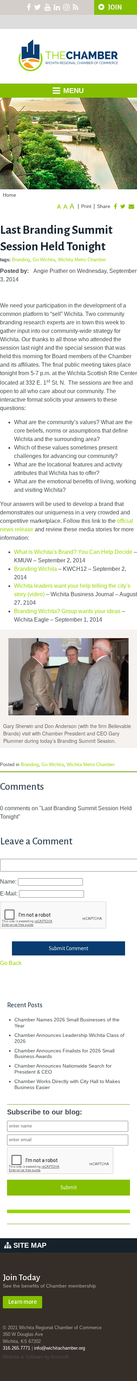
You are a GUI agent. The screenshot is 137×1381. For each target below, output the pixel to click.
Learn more (22, 1302)
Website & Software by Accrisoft (36, 1356)
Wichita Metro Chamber (82, 259)
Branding (21, 259)
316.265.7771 (16, 1348)
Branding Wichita (35, 569)
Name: (9, 882)
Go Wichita (44, 259)
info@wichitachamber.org (59, 1348)
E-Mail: (9, 894)
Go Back (10, 963)
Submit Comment (68, 948)
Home (9, 195)
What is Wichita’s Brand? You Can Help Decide (73, 552)
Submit (68, 1187)
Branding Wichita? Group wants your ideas (67, 611)
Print (86, 206)
